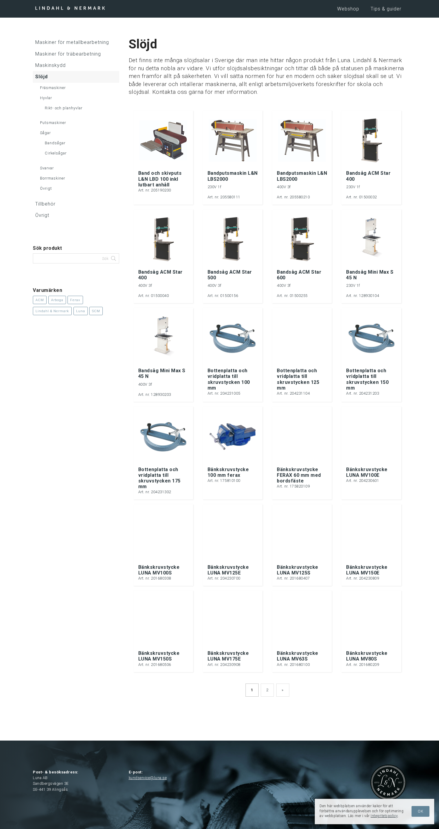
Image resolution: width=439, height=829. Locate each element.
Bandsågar (55, 143)
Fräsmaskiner (53, 87)
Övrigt (46, 188)
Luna (80, 311)
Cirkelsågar (56, 153)
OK (420, 811)
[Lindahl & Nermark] (70, 7)
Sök (106, 259)
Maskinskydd (50, 65)
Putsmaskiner (53, 122)
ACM (40, 300)
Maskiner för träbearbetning (68, 54)
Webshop (348, 9)
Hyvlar (46, 98)
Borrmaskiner (52, 178)
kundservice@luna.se (148, 778)
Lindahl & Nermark (52, 311)
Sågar (45, 133)
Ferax (75, 300)
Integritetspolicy (384, 816)
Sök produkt (47, 248)
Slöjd (41, 76)
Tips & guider (386, 9)
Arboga (57, 300)
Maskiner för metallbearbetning (72, 42)
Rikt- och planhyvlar (63, 108)
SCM (96, 311)
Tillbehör (45, 204)
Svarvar (47, 168)
